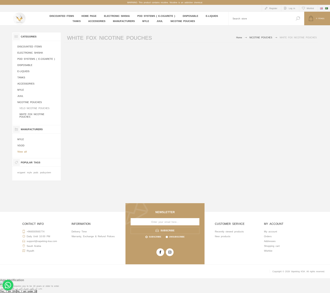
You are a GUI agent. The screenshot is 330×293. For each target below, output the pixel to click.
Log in (292, 8)
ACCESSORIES (25, 83)
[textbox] (260, 18)
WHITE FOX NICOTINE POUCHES (31, 115)
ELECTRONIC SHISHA (30, 52)
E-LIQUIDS (23, 71)
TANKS (21, 77)
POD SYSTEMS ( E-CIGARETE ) (36, 59)
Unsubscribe (177, 237)
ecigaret (21, 172)
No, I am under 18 (27, 291)
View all (22, 151)
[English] (321, 8)
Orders (268, 236)
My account (270, 231)
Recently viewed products (229, 231)
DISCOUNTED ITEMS (29, 46)
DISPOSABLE (24, 65)
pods (36, 172)
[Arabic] (326, 8)
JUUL (20, 96)
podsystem (45, 172)
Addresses (270, 241)
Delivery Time (79, 231)
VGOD (20, 145)
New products (222, 236)
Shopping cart (272, 246)
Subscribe (155, 237)
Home (239, 37)
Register (273, 8)
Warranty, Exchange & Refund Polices (93, 236)
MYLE (20, 89)
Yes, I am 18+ (8, 291)
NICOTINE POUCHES (29, 102)
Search (297, 18)
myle (29, 172)
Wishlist (268, 250)
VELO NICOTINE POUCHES (34, 108)
